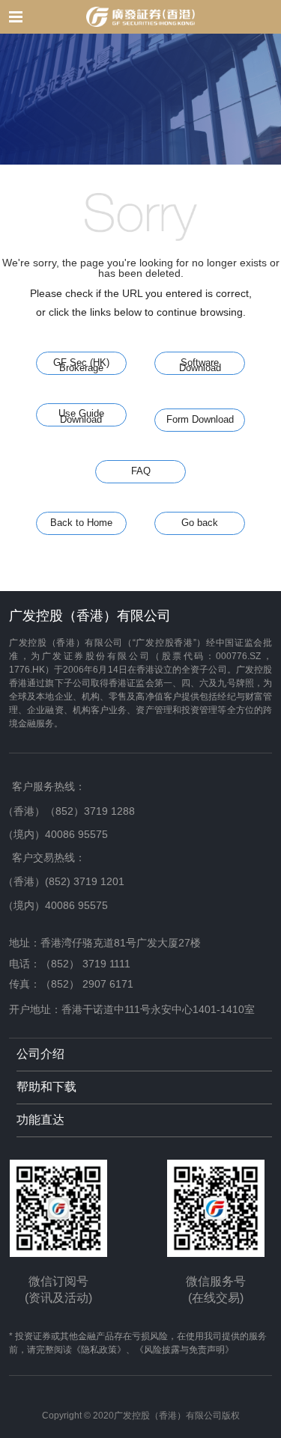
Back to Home (81, 523)
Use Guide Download (81, 417)
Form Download (200, 419)
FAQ (141, 471)
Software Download (200, 366)
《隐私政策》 (99, 1349)
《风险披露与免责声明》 (184, 1349)
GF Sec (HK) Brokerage (81, 366)
